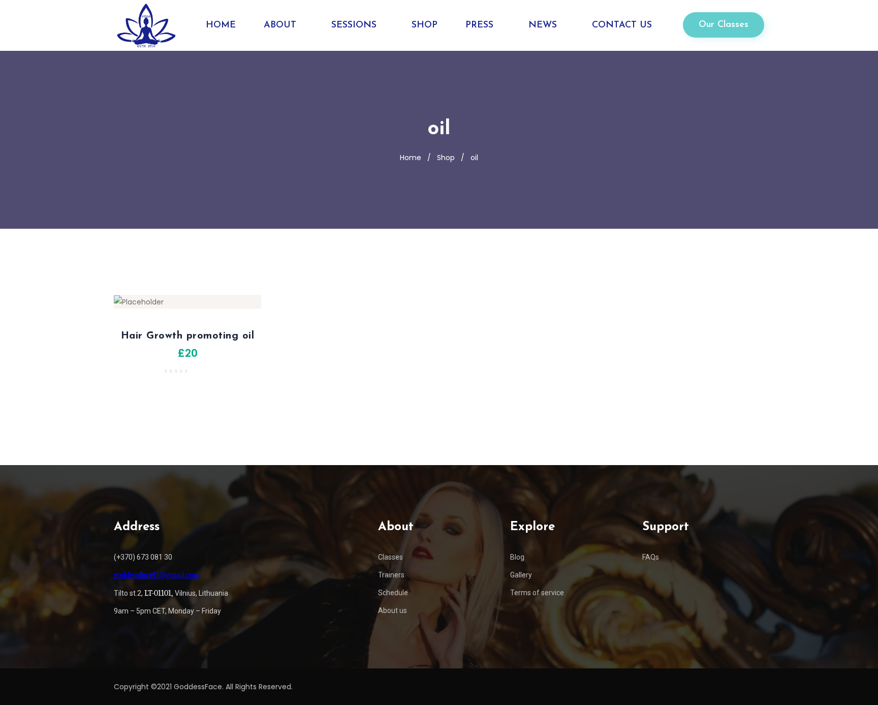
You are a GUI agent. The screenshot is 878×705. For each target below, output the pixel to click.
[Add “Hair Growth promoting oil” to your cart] (114, 307)
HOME (221, 25)
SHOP (424, 25)
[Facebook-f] (662, 687)
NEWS (542, 25)
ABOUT (280, 25)
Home (410, 157)
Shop (446, 157)
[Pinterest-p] (718, 687)
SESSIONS (354, 25)
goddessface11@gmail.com (157, 574)
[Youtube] (756, 687)
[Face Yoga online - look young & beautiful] (145, 25)
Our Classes (723, 24)
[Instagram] (681, 687)
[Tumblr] (737, 687)
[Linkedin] (700, 687)
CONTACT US (622, 25)
